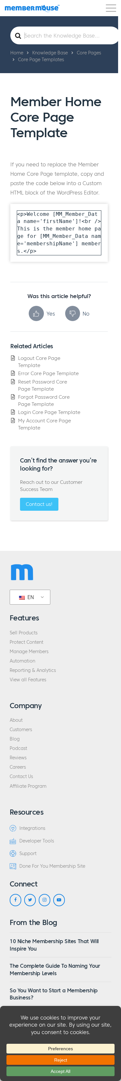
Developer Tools (36, 841)
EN (30, 597)
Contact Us (21, 776)
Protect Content (26, 642)
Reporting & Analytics (33, 670)
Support (27, 853)
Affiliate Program (28, 786)
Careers (18, 767)
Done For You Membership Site (52, 866)
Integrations (32, 828)
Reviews (18, 758)
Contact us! (39, 504)
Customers (21, 729)
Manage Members (29, 651)
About (16, 720)
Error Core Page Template (48, 373)
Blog (15, 739)
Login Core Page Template (49, 412)
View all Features (28, 680)
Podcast (18, 748)
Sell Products (23, 633)
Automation (22, 661)
